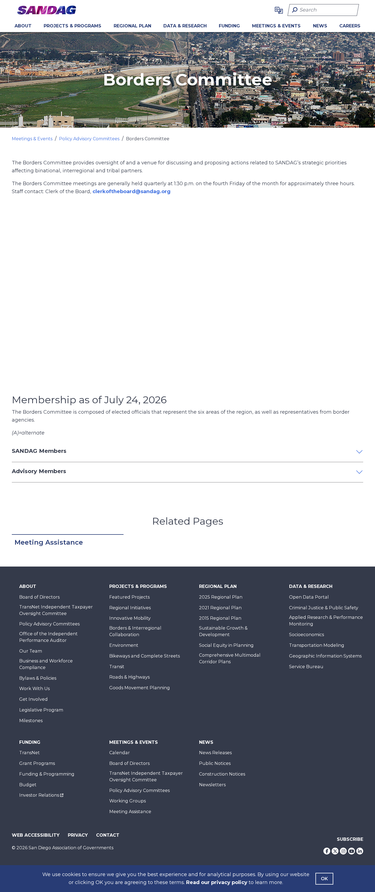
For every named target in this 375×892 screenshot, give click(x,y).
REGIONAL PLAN (132, 25)
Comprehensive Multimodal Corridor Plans (230, 658)
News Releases (215, 752)
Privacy (78, 835)
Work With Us (34, 688)
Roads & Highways (129, 677)
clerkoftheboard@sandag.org (131, 191)
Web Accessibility (36, 835)
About (23, 25)
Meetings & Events (276, 25)
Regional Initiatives (130, 607)
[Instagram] (343, 851)
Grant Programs (37, 763)
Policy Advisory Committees (89, 138)
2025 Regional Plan (220, 597)
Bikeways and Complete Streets (144, 656)
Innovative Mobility (130, 618)
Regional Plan (218, 586)
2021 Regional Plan (220, 607)
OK (324, 878)
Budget (28, 784)
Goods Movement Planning (139, 687)
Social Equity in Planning (226, 645)
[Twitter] (335, 851)
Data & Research (185, 25)
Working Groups (127, 801)
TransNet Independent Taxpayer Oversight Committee (56, 610)
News (320, 25)
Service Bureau (306, 666)
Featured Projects (129, 597)
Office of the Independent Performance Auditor (48, 637)
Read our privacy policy (216, 882)
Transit (116, 666)
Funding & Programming (46, 774)
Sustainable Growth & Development (223, 631)
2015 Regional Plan (220, 618)
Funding (229, 25)
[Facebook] (326, 851)
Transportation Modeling (316, 645)
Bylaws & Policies (37, 678)
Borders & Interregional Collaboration (135, 631)
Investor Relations (39, 795)
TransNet (29, 752)
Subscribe (350, 839)
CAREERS (349, 25)
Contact (107, 835)
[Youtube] (351, 851)
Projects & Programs (72, 25)
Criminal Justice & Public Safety (323, 607)
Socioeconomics (306, 634)
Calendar (119, 752)
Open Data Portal (309, 597)
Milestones (31, 720)
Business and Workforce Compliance (46, 664)
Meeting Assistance (49, 542)
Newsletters (212, 784)
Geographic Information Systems (325, 656)
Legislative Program (41, 710)
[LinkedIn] (359, 851)
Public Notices (215, 763)
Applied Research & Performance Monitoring (326, 621)
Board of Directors (39, 597)
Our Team (30, 651)
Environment (123, 645)
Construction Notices (222, 774)
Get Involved (33, 699)
